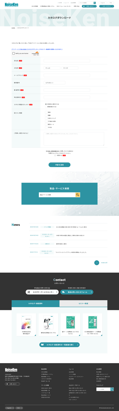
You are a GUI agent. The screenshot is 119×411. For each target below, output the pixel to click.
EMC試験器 (35, 6)
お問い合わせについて (102, 374)
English (103, 2)
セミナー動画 (83, 303)
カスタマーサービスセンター (43, 292)
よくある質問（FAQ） (74, 397)
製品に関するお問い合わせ (76, 388)
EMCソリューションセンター (64, 6)
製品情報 (71, 379)
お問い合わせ (90, 6)
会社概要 (73, 2)
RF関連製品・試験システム (47, 6)
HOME (60, 2)
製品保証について (46, 395)
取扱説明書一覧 (45, 390)
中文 (111, 2)
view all (104, 263)
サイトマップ (99, 385)
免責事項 (98, 381)
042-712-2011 (11, 378)
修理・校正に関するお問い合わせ (77, 390)
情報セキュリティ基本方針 (103, 376)
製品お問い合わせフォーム (77, 292)
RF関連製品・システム (47, 374)
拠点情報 (98, 372)
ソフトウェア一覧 (45, 393)
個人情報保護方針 (53, 151)
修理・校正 (76, 6)
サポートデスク (107, 6)
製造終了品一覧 (45, 381)
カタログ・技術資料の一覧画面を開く (60, 345)
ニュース (66, 2)
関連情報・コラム (45, 376)
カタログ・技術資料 (35, 303)
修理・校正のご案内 (46, 388)
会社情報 (71, 372)
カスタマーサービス (76, 376)
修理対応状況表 (45, 397)
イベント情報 (72, 374)
